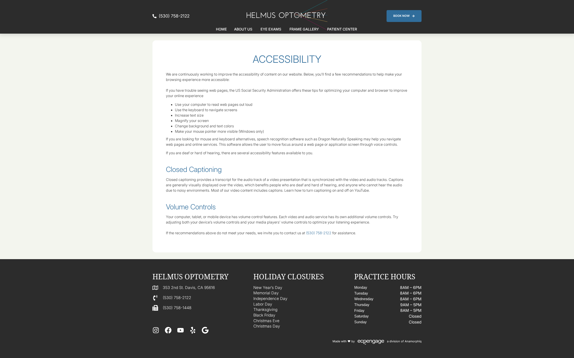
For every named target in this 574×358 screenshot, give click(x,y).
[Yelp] (192, 330)
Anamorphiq (413, 341)
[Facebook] (168, 330)
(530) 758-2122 (318, 233)
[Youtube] (180, 330)
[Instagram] (155, 330)
